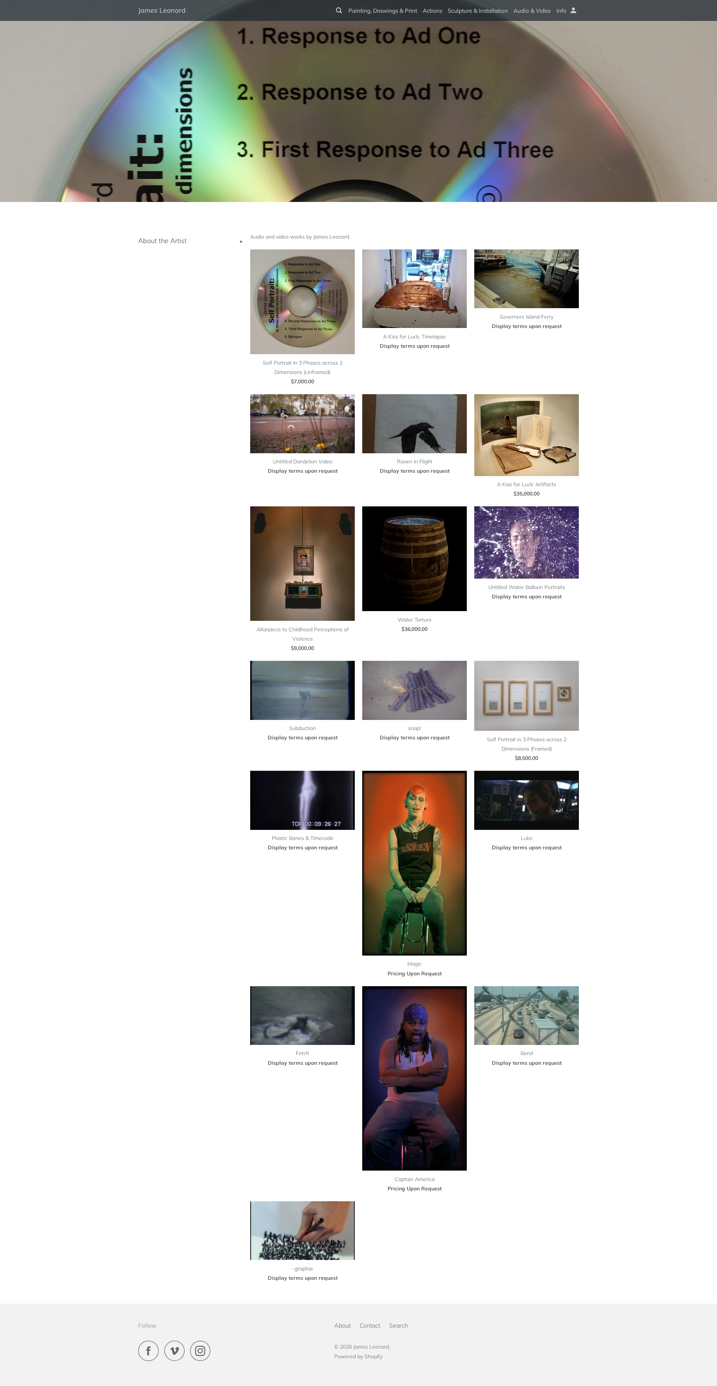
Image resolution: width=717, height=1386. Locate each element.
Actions (432, 10)
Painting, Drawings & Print (382, 10)
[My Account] (574, 10)
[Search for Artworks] (339, 10)
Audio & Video (532, 10)
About (342, 1325)
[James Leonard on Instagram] (202, 1350)
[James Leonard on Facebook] (150, 1350)
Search (398, 1325)
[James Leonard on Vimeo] (176, 1350)
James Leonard (162, 10)
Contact (370, 1325)
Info (561, 10)
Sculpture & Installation (478, 10)
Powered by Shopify (358, 1356)
